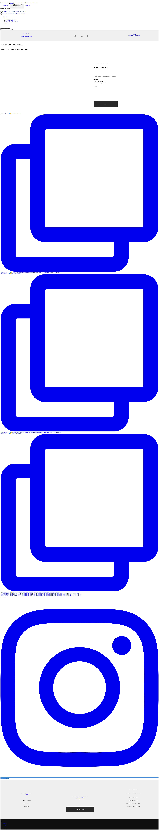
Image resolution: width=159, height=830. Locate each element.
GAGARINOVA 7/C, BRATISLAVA (134, 35)
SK (33, 6)
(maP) (26, 794)
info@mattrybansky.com (80, 798)
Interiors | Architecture (18, 6)
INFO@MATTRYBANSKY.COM (26, 36)
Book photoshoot (5, 8)
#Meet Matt (5, 5)
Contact (28, 5)
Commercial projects (18, 4)
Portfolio (12, 3)
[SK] (4, 827)
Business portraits (17, 5)
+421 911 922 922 (26, 33)
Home (4, 823)
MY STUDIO (134, 34)
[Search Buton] (12, 29)
